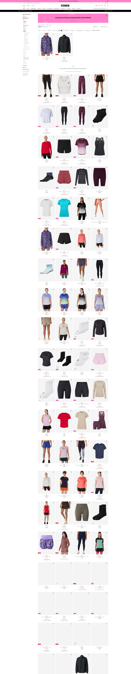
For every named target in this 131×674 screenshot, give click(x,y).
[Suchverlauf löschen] (107, 8)
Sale (44, 30)
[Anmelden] (99, 5)
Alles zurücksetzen (96, 30)
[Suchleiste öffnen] (93, 8)
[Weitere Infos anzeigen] (46, 60)
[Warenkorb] (107, 5)
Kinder (33, 5)
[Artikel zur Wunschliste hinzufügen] (53, 34)
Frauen (24, 5)
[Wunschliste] (104, 5)
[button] (96, 27)
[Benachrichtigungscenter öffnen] (102, 5)
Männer (28, 5)
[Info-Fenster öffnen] (107, 1)
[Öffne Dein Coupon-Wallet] (96, 5)
